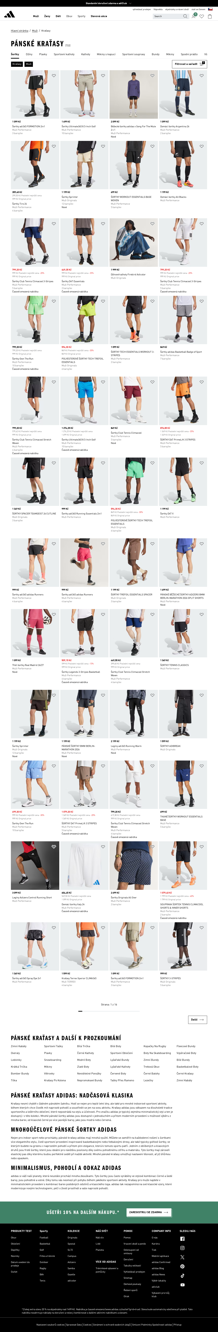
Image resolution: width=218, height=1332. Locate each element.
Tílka (14, 1080)
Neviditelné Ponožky (89, 1073)
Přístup (178, 1325)
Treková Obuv (151, 1067)
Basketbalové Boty (187, 1067)
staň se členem (198, 10)
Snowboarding (52, 1060)
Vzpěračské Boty (186, 1053)
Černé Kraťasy (185, 1073)
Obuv (69, 16)
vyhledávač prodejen (142, 10)
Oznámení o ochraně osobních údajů (112, 1325)
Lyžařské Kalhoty (120, 1067)
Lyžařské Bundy (119, 1060)
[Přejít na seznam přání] (202, 16)
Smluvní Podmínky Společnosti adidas (152, 1325)
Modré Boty (84, 1060)
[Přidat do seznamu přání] (54, 76)
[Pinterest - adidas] (193, 1267)
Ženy (47, 16)
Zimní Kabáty (18, 1046)
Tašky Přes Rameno (122, 1080)
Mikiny (48, 1067)
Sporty (81, 16)
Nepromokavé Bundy (89, 1080)
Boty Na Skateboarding (157, 1053)
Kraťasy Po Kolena (55, 1080)
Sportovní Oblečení (121, 1053)
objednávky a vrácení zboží (177, 10)
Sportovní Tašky (53, 1046)
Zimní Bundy (151, 1060)
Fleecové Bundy (186, 1046)
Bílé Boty (115, 1046)
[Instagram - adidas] (193, 1248)
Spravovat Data (74, 1325)
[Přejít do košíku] (210, 16)
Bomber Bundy (20, 1073)
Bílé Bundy (183, 1060)
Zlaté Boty (83, 1067)
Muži (36, 16)
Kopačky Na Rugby (155, 1046)
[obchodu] (9, 15)
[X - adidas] (193, 1257)
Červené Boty (118, 1073)
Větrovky (49, 1073)
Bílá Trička (83, 1046)
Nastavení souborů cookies (50, 1325)
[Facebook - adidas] (193, 1239)
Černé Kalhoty (85, 1053)
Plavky (48, 1053)
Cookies (87, 1325)
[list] (109, 55)
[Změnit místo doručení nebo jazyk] (210, 9)
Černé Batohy (152, 1073)
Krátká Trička (19, 1067)
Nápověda (158, 10)
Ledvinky (16, 1060)
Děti (58, 16)
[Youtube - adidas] (193, 1285)
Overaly (15, 1053)
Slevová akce (99, 16)
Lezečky (148, 1080)
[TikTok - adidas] (193, 1276)
